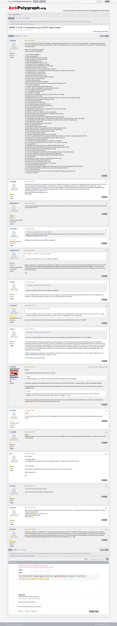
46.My (26, 126)
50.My (26, 133)
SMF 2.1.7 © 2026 (11, 624)
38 (24, 36)
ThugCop (13, 41)
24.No (26, 91)
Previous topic (97, 31)
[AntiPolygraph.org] (10, 381)
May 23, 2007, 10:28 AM (30, 529)
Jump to (86, 559)
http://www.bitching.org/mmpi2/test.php (36, 488)
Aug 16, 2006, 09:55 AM (30, 366)
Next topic (105, 31)
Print (106, 36)
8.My (26, 66)
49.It (26, 131)
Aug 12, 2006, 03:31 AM (30, 181)
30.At (26, 101)
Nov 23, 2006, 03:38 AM (30, 453)
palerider (13, 529)
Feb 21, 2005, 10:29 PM (30, 40)
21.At (26, 86)
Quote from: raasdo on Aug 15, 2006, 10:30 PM (38, 308)
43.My (26, 121)
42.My (26, 120)
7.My (26, 64)
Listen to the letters (22, 598)
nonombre (13, 229)
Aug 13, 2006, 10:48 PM (30, 203)
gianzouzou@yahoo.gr (42, 513)
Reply (102, 36)
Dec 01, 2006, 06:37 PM (30, 486)
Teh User (13, 486)
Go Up (10, 549)
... (23, 36)
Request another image (33, 598)
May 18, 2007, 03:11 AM (30, 507)
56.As (26, 142)
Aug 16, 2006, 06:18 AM (30, 329)
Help (95, 624)
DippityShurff (14, 203)
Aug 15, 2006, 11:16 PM (30, 305)
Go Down (11, 36)
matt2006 (13, 182)
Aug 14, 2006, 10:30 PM (30, 250)
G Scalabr (13, 367)
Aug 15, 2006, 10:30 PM (30, 282)
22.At (26, 88)
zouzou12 (13, 508)
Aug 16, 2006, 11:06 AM (30, 410)
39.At (26, 115)
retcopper (13, 410)
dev (11, 454)
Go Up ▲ (108, 624)
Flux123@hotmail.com (42, 190)
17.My (26, 80)
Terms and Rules (101, 624)
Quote (105, 175)
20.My (26, 85)
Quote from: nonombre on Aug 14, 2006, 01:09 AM (39, 253)
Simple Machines (18, 624)
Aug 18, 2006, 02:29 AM (30, 432)
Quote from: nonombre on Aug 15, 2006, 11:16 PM (39, 332)
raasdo (12, 282)
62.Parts (27, 152)
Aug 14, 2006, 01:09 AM (30, 228)
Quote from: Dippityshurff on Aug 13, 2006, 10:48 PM (39, 232)
